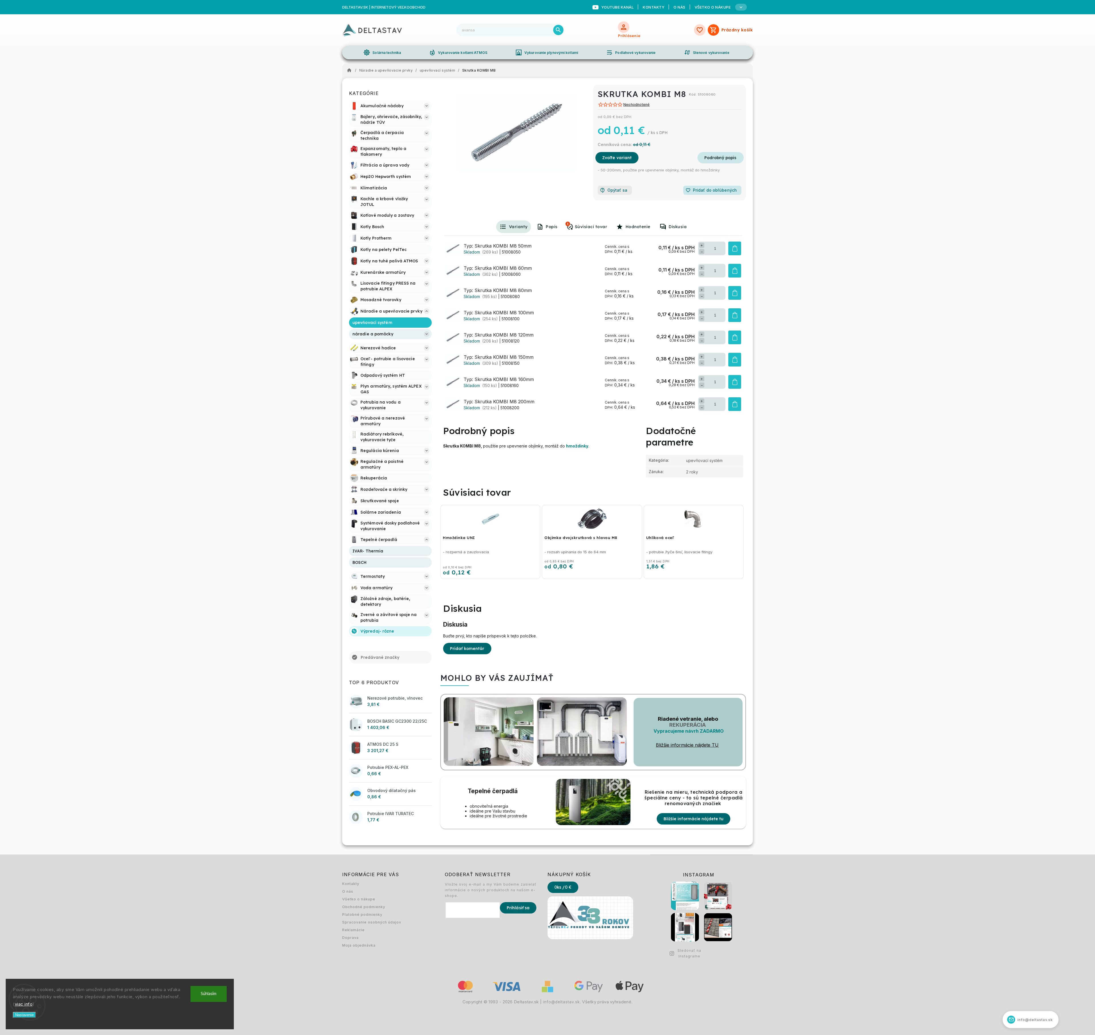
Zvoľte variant (617, 157)
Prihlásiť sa (518, 907)
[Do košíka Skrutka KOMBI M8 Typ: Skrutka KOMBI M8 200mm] (734, 404)
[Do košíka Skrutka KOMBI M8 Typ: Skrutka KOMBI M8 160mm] (734, 382)
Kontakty (653, 7)
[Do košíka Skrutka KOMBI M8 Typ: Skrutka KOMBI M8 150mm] (734, 359)
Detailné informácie (720, 157)
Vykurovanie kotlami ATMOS (458, 52)
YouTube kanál (617, 7)
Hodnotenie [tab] (638, 226)
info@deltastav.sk (561, 1002)
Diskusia (678, 226)
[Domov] (350, 70)
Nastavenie (24, 1015)
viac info (24, 1004)
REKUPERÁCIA (687, 725)
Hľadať (558, 30)
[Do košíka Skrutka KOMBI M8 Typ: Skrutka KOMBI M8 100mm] (734, 315)
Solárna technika (382, 52)
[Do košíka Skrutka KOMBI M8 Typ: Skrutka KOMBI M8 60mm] (734, 271)
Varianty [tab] (518, 226)
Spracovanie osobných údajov (371, 922)
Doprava (350, 937)
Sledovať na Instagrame (689, 953)
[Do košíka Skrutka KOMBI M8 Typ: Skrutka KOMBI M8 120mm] (734, 337)
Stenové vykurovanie (706, 52)
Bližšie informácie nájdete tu (693, 818)
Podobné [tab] (568, 224)
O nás (680, 7)
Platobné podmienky (362, 914)
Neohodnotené (636, 105)
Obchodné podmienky (363, 907)
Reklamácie (353, 930)
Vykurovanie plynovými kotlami (546, 52)
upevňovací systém (704, 460)
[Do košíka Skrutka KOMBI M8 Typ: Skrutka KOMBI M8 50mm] (734, 248)
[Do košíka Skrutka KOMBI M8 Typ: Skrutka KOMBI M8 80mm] (734, 293)
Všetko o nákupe (358, 899)
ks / (562, 887)
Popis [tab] (551, 226)
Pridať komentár (467, 648)
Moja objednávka (359, 945)
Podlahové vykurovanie (631, 52)
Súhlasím (208, 994)
